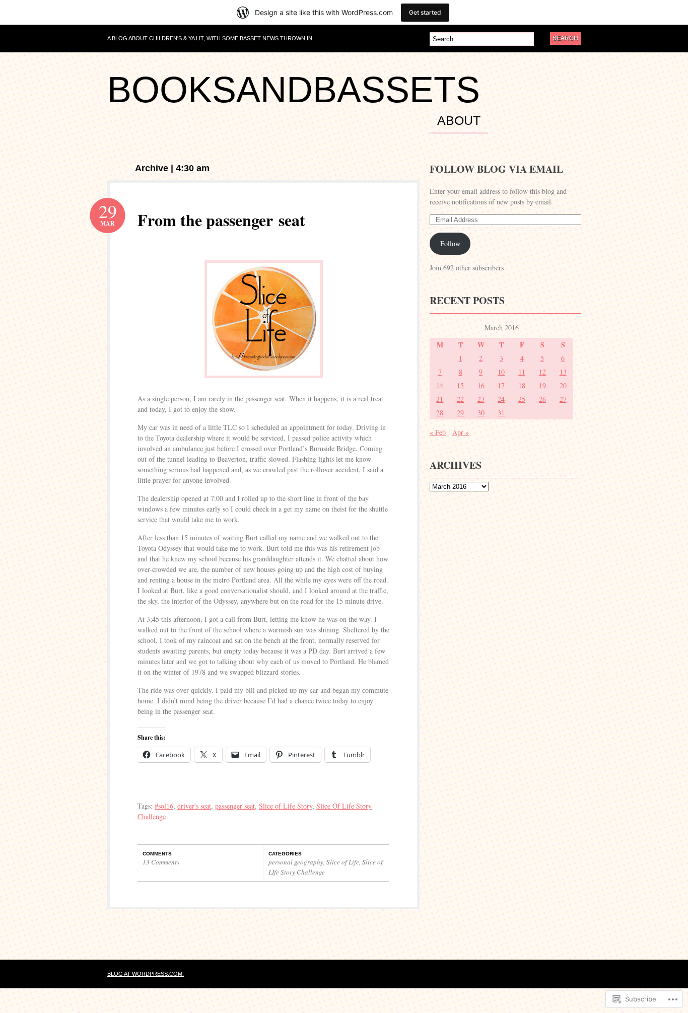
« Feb (438, 432)
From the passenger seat (221, 220)
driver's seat (194, 806)
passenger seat (235, 806)
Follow (450, 243)
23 (481, 399)
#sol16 (164, 806)
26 (542, 399)
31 (501, 412)
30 (481, 412)
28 (439, 412)
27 (563, 399)
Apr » (460, 432)
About (458, 120)
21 (439, 399)
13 (563, 372)
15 (460, 385)
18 (521, 385)
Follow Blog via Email (496, 169)
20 (563, 385)
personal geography (295, 861)
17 (501, 385)
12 (542, 372)
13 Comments (161, 861)
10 (501, 372)
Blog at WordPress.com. (145, 974)
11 (521, 372)
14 (439, 385)
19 (542, 385)
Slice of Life (342, 861)
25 (521, 399)
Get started (425, 12)
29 (460, 412)
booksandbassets (293, 89)
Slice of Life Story (285, 806)
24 (501, 399)
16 (481, 385)
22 (460, 399)
